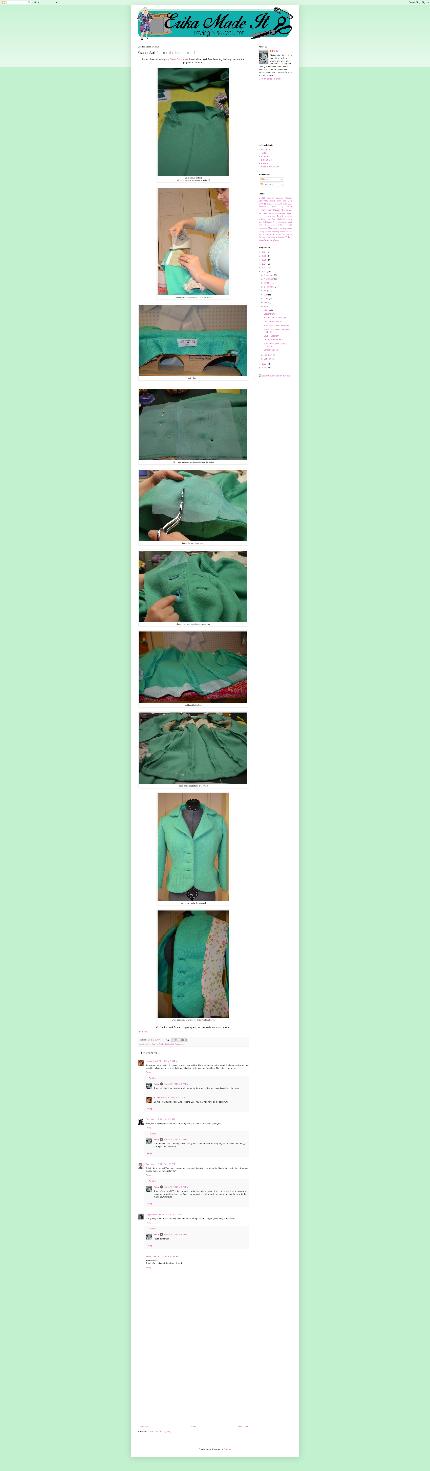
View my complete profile (270, 79)
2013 (264, 268)
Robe (267, 225)
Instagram (265, 149)
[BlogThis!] (176, 1040)
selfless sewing (285, 225)
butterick (270, 198)
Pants (275, 222)
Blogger (227, 1449)
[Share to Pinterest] (185, 1040)
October (268, 283)
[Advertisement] (193, 1371)
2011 (264, 364)
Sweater (262, 237)
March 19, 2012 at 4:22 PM (176, 1084)
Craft (283, 204)
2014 (264, 264)
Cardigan (279, 198)
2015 (264, 260)
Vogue (261, 240)
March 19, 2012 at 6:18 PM (170, 1214)
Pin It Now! (143, 1031)
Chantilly (288, 198)
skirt (290, 232)
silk (287, 232)
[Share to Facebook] (182, 1040)
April (266, 306)
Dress (273, 206)
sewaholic (263, 229)
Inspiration (270, 216)
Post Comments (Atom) (160, 1431)
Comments (268, 184)
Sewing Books (286, 229)
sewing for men (265, 232)
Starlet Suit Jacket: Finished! (276, 325)
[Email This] (173, 1040)
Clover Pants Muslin (273, 321)
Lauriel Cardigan (271, 336)
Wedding (268, 240)
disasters (262, 207)
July (266, 295)
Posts (265, 179)
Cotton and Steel (274, 204)
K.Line (149, 1061)
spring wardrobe (266, 234)
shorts (282, 232)
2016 (264, 256)
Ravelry (264, 163)
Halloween (287, 213)
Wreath (276, 240)
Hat (260, 216)
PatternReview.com (270, 167)
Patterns (281, 222)
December (269, 275)
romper (273, 225)
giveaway (278, 213)
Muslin (289, 219)
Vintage (288, 237)
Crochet (289, 204)
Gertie (271, 213)
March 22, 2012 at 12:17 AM (166, 1256)
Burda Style (266, 160)
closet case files (278, 201)
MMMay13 (282, 219)
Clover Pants (269, 314)
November (269, 279)
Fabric (289, 207)
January (268, 359)
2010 (264, 368)
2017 (264, 252)
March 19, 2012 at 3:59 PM (162, 1119)
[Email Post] (167, 1040)
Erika (156, 1084)
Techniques (179, 1044)
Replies (152, 1078)
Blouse (262, 198)
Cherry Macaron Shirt (273, 340)
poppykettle (151, 1214)
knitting (262, 219)
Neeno (149, 1256)
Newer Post (144, 1427)
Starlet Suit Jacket (166, 1044)
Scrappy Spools (271, 350)
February (268, 355)
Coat (290, 201)
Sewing (155, 1044)
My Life (262, 222)
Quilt (287, 222)
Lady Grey (271, 219)
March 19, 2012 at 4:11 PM (162, 1164)
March (267, 310)
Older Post (243, 1427)
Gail (147, 1119)
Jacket (148, 1044)
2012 (264, 271)
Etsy (281, 207)
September (269, 287)
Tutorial (281, 237)
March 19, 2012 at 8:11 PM (173, 1098)
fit (287, 211)
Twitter (264, 153)
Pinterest (265, 156)
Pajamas (268, 222)
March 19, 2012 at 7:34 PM (176, 1234)
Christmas (263, 201)
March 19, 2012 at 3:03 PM (165, 1061)
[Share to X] (179, 1040)
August (267, 291)
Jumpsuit (288, 216)
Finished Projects (272, 210)
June (266, 298)
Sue (147, 1164)
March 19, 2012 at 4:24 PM (176, 1139)
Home (194, 1427)
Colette (262, 203)
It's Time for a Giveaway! (275, 318)
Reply (148, 1072)
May (266, 302)
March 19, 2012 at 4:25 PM (176, 1187)
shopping (275, 232)
